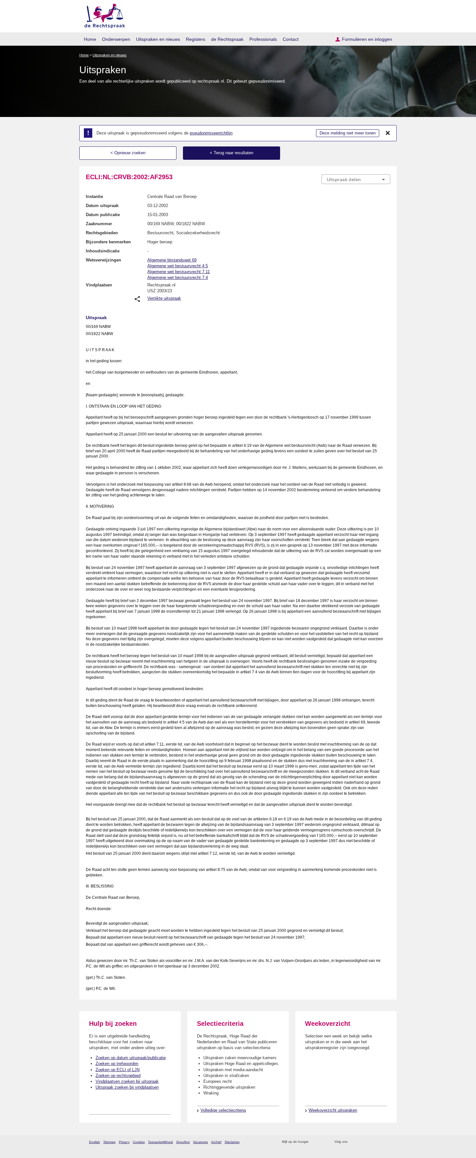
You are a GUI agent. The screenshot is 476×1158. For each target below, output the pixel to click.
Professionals (263, 39)
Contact (291, 39)
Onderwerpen (116, 39)
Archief (216, 1142)
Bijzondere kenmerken (108, 241)
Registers (195, 39)
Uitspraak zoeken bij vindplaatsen (127, 1087)
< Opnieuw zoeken (127, 152)
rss (314, 1142)
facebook (361, 1142)
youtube (386, 1142)
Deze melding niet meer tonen (348, 133)
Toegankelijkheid (160, 1142)
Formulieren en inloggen (367, 39)
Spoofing (183, 1142)
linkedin (378, 1142)
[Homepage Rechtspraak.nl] (102, 14)
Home (90, 39)
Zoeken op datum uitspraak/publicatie (131, 1057)
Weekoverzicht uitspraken (333, 1110)
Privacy (124, 1142)
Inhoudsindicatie (102, 251)
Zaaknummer (99, 223)
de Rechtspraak (227, 39)
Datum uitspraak (102, 205)
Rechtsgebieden (102, 232)
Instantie (94, 196)
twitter (353, 1142)
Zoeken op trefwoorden (117, 1063)
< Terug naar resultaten (231, 152)
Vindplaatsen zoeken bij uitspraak (127, 1081)
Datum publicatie (103, 214)
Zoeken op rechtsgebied (118, 1075)
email (323, 1142)
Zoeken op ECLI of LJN (118, 1069)
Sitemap (109, 1142)
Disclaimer (232, 1142)
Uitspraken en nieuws (158, 39)
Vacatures (200, 1142)
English (94, 1142)
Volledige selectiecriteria (223, 1110)
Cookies (139, 1142)
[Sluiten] (387, 133)
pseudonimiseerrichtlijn (211, 133)
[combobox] (356, 179)
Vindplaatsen (99, 285)
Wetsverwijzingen (103, 260)
